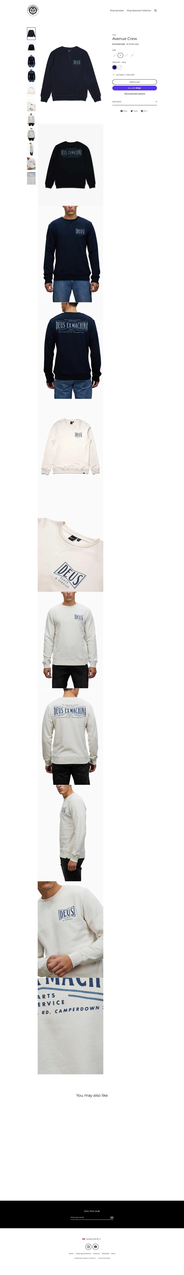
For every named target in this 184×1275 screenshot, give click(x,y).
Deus (114, 35)
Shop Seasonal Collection (139, 10)
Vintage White (120, 67)
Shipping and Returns (83, 1253)
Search (71, 1253)
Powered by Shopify (104, 1258)
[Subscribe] (111, 1217)
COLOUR (119, 62)
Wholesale (105, 1253)
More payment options (134, 94)
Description (116, 102)
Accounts (96, 1253)
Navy (114, 67)
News (113, 1253)
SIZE (114, 50)
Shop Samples (117, 10)
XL (132, 55)
